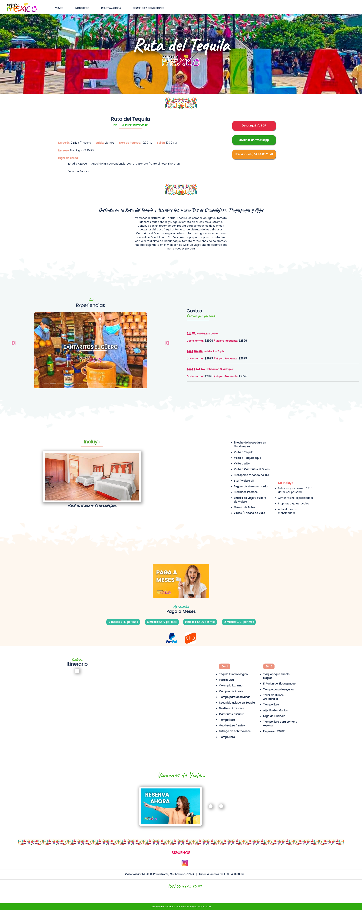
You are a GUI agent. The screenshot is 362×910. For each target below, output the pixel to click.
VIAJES (60, 8)
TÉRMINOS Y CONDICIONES (149, 8)
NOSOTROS (82, 8)
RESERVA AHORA (111, 8)
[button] (13, 343)
